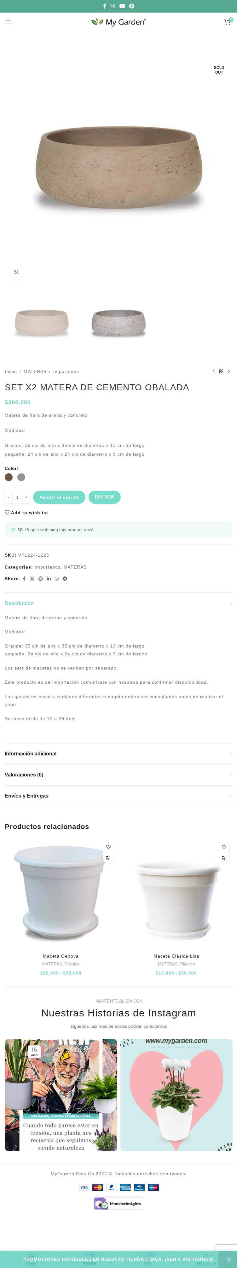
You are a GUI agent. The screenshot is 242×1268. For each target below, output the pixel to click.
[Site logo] (119, 21)
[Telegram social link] (65, 579)
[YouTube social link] (122, 6)
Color (10, 468)
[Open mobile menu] (8, 22)
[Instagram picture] (61, 1095)
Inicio (11, 371)
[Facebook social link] (105, 6)
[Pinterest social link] (131, 6)
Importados (66, 371)
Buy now (104, 497)
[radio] (9, 477)
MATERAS (35, 371)
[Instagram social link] (113, 6)
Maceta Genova (61, 956)
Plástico (72, 964)
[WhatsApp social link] (57, 579)
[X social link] (32, 579)
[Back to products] (221, 371)
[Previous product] (213, 371)
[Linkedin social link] (49, 579)
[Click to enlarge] (16, 272)
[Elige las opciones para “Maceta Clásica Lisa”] (223, 857)
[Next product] (229, 371)
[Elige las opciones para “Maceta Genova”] (108, 857)
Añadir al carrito (59, 497)
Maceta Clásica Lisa (176, 956)
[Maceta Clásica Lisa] (176, 894)
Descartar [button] (227, 1259)
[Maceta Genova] (61, 894)
